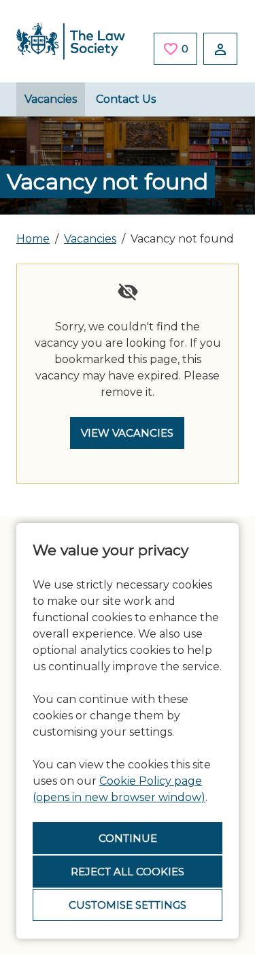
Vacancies (50, 99)
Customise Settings (127, 904)
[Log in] (220, 49)
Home (33, 238)
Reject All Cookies (127, 871)
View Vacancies (127, 432)
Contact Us (126, 99)
